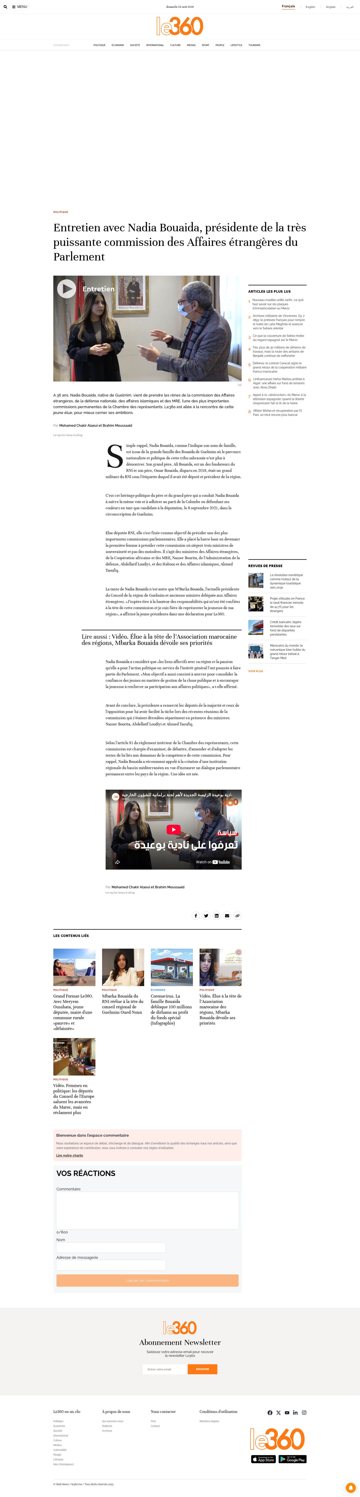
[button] (351, 1488)
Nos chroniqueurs (63, 1464)
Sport (205, 45)
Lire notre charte (69, 1155)
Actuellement (61, 45)
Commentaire (68, 1189)
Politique (99, 45)
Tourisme (254, 45)
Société (135, 45)
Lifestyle (236, 45)
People (220, 45)
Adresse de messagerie (77, 1257)
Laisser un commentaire (147, 1280)
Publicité (107, 1426)
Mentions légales (209, 1421)
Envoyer (202, 1369)
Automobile (60, 1450)
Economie (118, 45)
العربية (350, 7)
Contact (155, 1426)
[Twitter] (278, 1412)
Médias (191, 45)
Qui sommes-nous (112, 1421)
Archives (107, 1430)
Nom (60, 1240)
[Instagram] (304, 1412)
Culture (175, 45)
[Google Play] (292, 1458)
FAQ (153, 1421)
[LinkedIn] (295, 1412)
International (155, 45)
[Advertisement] (125, 112)
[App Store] (263, 1458)
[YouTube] (287, 1412)
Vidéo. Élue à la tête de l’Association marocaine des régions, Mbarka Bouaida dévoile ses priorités (159, 640)
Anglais (330, 7)
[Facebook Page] (270, 1412)
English (310, 7)
